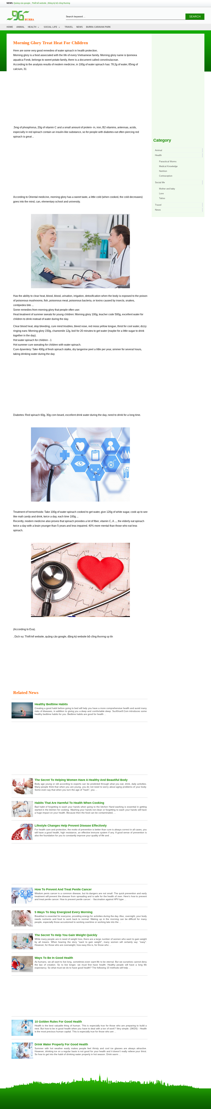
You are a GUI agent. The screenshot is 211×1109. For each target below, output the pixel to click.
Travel (69, 27)
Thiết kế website (39, 3)
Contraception (165, 176)
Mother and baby (167, 188)
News (79, 27)
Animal (20, 27)
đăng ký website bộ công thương (87, 636)
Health (32, 27)
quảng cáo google (55, 636)
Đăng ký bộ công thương (59, 3)
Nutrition (163, 171)
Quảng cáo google (22, 3)
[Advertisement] (80, 100)
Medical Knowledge (168, 166)
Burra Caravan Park (98, 27)
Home (10, 27)
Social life (50, 27)
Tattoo (162, 198)
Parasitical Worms (168, 161)
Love (161, 193)
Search (195, 16)
